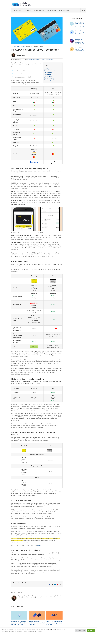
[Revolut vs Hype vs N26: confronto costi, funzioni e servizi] (54, 611)
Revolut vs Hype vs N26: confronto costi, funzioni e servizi (54, 623)
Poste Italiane (46, 59)
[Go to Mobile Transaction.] (12, 46)
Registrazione (48, 76)
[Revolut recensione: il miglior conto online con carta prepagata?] (72, 39)
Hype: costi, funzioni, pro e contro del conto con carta (79, 33)
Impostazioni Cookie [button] (80, 630)
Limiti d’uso (47, 74)
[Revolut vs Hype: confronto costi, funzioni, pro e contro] (37, 611)
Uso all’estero (48, 72)
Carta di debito (30, 59)
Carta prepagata (36, 59)
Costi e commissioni (50, 71)
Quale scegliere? (49, 80)
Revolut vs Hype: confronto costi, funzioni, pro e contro (37, 623)
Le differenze (48, 69)
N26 (42, 59)
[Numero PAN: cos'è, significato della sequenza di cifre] (72, 48)
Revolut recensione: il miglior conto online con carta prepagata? (79, 41)
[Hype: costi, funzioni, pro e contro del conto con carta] (72, 31)
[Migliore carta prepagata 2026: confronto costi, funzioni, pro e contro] (19, 611)
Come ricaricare (49, 78)
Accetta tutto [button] (91, 630)
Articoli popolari (77, 18)
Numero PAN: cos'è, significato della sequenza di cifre (79, 50)
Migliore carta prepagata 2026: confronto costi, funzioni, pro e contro (19, 623)
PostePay (51, 59)
